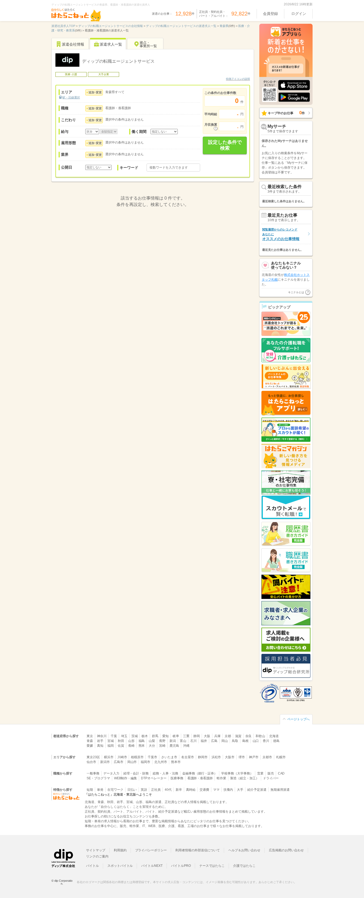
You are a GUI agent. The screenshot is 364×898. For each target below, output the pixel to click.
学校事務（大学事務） (237, 773)
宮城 (110, 741)
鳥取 (235, 741)
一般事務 (93, 773)
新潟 (172, 741)
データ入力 (111, 773)
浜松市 (216, 757)
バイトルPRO (181, 866)
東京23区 (93, 757)
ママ (216, 790)
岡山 (224, 741)
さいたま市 (169, 757)
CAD (281, 773)
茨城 (134, 736)
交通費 (204, 790)
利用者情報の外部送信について (197, 850)
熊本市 (176, 762)
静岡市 (203, 757)
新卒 (179, 790)
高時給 (191, 790)
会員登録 (270, 13)
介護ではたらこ (244, 866)
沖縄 (186, 746)
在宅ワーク (115, 790)
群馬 (155, 736)
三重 (186, 736)
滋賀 (238, 736)
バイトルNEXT (152, 866)
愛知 (165, 736)
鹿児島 (174, 746)
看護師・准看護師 (200, 778)
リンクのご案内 (97, 856)
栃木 (144, 736)
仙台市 (91, 762)
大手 (240, 790)
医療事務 (177, 778)
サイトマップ (95, 850)
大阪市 (229, 757)
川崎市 (122, 757)
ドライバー (271, 778)
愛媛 (90, 746)
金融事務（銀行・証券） (199, 773)
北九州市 (160, 762)
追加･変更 (95, 92)
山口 (256, 741)
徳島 (276, 741)
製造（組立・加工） (244, 778)
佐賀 (121, 746)
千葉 (114, 736)
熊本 (142, 746)
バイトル (92, 866)
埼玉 (124, 736)
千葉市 (152, 757)
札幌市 (281, 757)
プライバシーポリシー (151, 850)
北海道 (274, 736)
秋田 (121, 741)
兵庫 (217, 736)
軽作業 (221, 778)
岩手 (100, 741)
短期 (90, 790)
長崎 (131, 746)
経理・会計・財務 (136, 773)
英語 (144, 790)
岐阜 (176, 736)
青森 (90, 741)
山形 (131, 741)
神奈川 (102, 736)
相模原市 (137, 757)
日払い (132, 790)
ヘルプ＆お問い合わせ (244, 850)
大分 (152, 746)
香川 (266, 741)
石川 (193, 741)
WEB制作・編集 (125, 778)
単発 (100, 790)
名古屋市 (187, 757)
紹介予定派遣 (256, 790)
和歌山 (260, 736)
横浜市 (109, 757)
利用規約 (120, 850)
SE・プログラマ (98, 778)
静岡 (196, 736)
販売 (271, 773)
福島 (142, 741)
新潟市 (105, 762)
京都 (228, 736)
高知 (100, 746)
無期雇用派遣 (280, 790)
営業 (260, 773)
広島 (214, 741)
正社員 (156, 790)
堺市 (241, 757)
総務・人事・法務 (165, 773)
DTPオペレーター (154, 778)
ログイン (298, 13)
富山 (183, 741)
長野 (162, 741)
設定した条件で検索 (225, 145)
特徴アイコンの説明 (238, 78)
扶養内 (228, 790)
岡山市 (132, 762)
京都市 (267, 757)
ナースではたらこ (212, 866)
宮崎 (162, 746)
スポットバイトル (120, 866)
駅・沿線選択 (71, 97)
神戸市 (253, 757)
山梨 (152, 741)
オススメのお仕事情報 (281, 234)
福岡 (110, 746)
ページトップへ (298, 719)
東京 (90, 736)
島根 (245, 741)
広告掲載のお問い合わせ (286, 850)
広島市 (118, 762)
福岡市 (145, 762)
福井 (204, 741)
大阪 (207, 736)
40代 (168, 790)
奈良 (248, 736)
